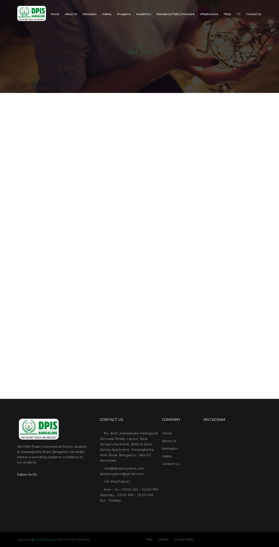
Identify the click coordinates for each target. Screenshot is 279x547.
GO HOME (139, 272)
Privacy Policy (184, 539)
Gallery (107, 14)
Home (55, 14)
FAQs (227, 14)
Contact (163, 539)
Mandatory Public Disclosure (175, 14)
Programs (124, 14)
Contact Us (253, 14)
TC (239, 14)
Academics (143, 14)
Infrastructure (209, 14)
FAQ (149, 539)
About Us (71, 14)
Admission (90, 14)
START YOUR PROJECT (139, 372)
